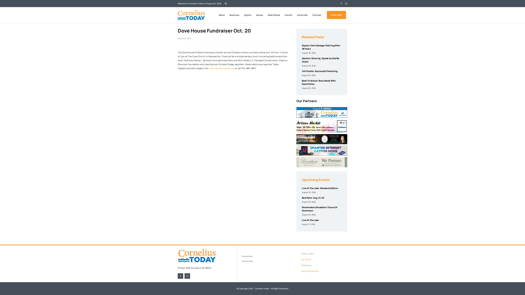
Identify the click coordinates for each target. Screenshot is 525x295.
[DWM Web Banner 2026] (321, 158)
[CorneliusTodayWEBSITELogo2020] (197, 249)
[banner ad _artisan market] (321, 120)
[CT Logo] (191, 10)
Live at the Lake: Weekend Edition (320, 188)
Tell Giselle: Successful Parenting (320, 71)
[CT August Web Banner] (321, 108)
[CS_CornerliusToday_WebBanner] (321, 135)
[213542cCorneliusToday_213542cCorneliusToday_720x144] (321, 146)
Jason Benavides (309, 271)
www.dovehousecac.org (221, 68)
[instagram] (346, 3)
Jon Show (306, 259)
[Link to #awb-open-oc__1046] (226, 4)
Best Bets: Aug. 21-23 (313, 197)
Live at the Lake (310, 220)
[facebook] (341, 3)
